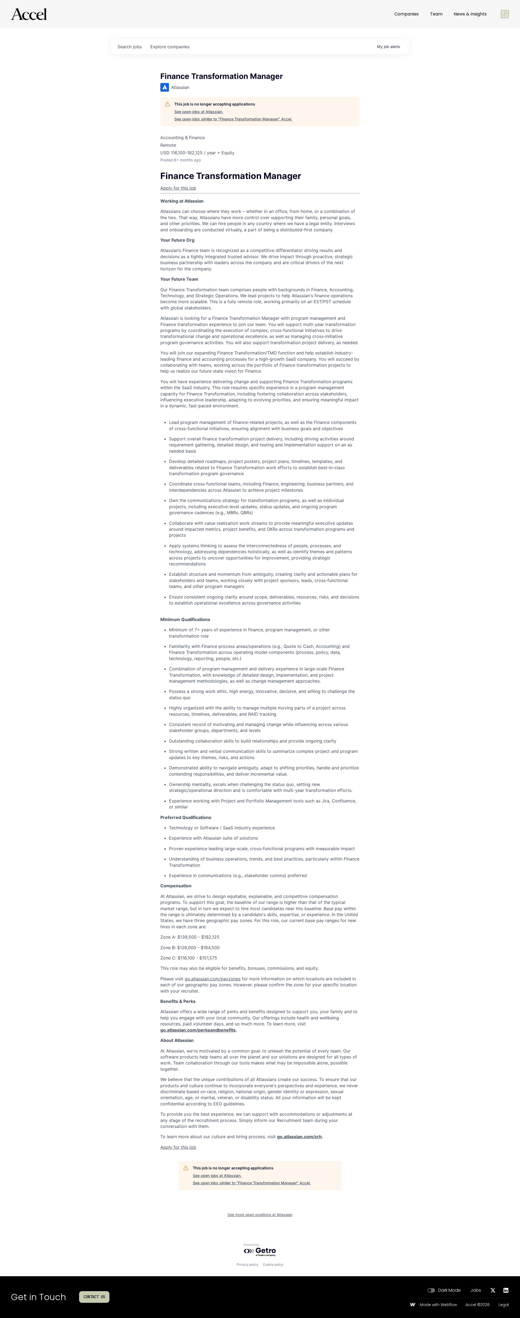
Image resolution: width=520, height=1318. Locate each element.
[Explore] (504, 14)
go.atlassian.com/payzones (212, 978)
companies (170, 46)
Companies (406, 14)
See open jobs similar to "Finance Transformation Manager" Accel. (233, 119)
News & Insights (470, 14)
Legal (504, 1305)
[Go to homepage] (29, 14)
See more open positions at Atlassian (259, 1214)
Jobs (475, 1290)
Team (436, 14)
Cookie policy (273, 1264)
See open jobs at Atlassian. (198, 111)
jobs (130, 46)
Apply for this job (178, 188)
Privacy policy (247, 1264)
